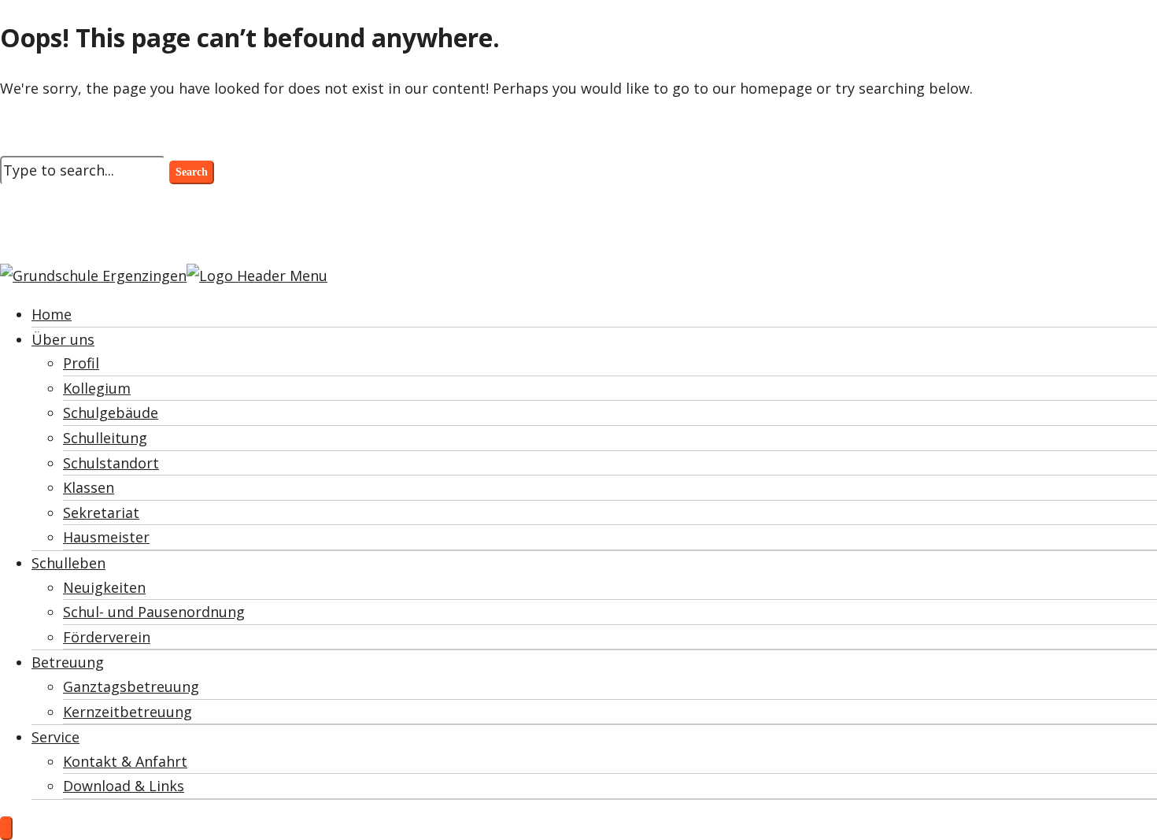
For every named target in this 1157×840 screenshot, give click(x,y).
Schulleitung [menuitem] (105, 437)
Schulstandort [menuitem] (111, 462)
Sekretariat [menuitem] (101, 512)
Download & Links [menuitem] (123, 785)
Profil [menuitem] (81, 362)
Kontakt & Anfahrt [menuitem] (125, 761)
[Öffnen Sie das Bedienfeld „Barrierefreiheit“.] (6, 828)
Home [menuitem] (51, 314)
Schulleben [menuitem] (68, 562)
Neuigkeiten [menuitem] (104, 587)
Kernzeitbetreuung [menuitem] (127, 711)
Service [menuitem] (55, 736)
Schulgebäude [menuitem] (110, 412)
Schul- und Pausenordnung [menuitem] (154, 611)
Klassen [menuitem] (88, 487)
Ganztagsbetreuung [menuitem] (131, 686)
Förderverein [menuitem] (106, 636)
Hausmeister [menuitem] (106, 536)
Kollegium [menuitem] (97, 388)
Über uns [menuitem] (62, 339)
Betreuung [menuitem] (67, 662)
